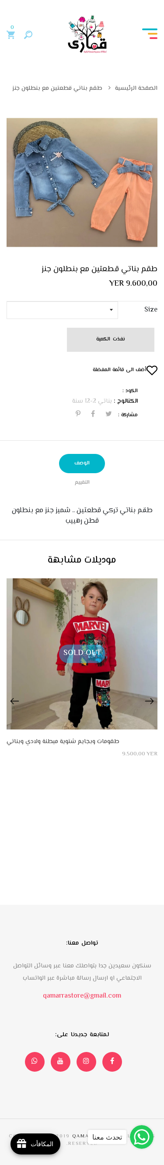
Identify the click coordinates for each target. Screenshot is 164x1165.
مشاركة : (128, 415)
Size (150, 310)
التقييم (82, 482)
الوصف (82, 463)
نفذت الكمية (110, 339)
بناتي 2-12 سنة (92, 401)
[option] (82, 182)
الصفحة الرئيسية (136, 88)
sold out (82, 653)
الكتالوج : (126, 401)
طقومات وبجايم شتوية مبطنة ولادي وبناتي (63, 742)
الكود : (130, 391)
